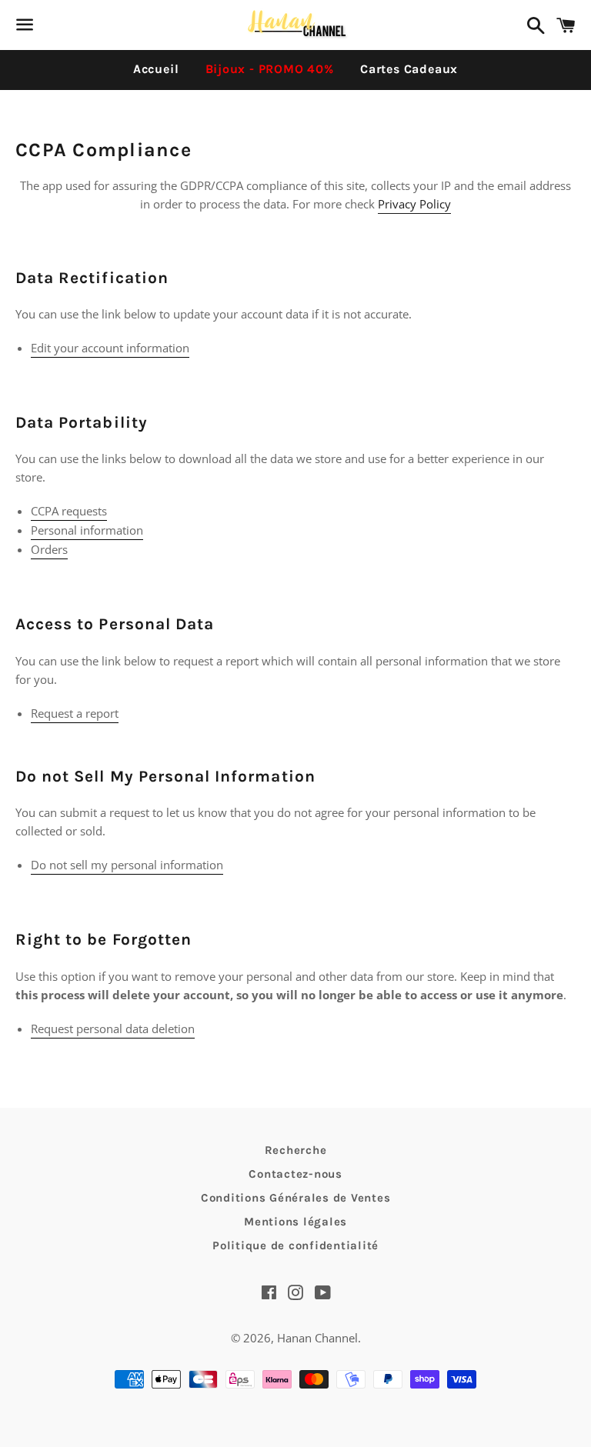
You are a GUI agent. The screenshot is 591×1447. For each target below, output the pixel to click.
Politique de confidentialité (295, 1245)
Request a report (75, 713)
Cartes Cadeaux (409, 69)
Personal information (87, 530)
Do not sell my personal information (127, 864)
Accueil (156, 69)
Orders (49, 549)
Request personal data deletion (113, 1028)
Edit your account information (110, 347)
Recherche (296, 1150)
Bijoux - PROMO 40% (269, 69)
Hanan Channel (317, 1337)
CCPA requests (69, 510)
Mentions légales (295, 1222)
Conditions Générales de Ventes (296, 1198)
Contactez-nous (295, 1174)
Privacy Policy (414, 204)
